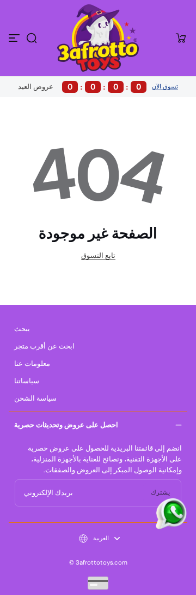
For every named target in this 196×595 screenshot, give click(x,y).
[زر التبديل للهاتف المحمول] (15, 38)
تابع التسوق (98, 255)
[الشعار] (98, 38)
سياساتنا (26, 381)
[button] (31, 38)
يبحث (22, 329)
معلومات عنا (32, 363)
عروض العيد (79, 86)
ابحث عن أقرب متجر (44, 346)
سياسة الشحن (35, 398)
